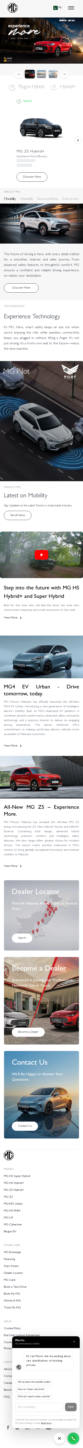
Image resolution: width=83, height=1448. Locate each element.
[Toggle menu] (71, 8)
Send (71, 1407)
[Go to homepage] (12, 8)
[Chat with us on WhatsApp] (73, 1438)
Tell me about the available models (34, 1382)
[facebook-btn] (8, 1427)
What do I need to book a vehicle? (34, 1397)
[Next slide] (78, 140)
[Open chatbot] (59, 1438)
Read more (46, 1423)
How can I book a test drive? (31, 1389)
